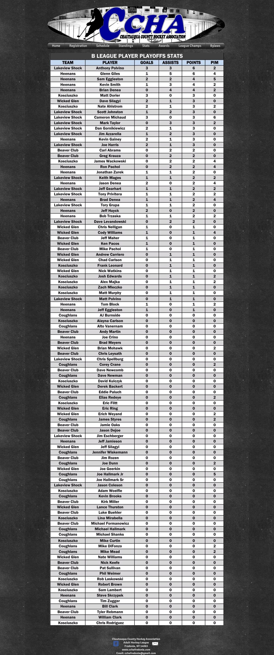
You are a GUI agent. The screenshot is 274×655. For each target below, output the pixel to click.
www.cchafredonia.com (136, 649)
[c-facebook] (116, 643)
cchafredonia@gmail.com (140, 653)
